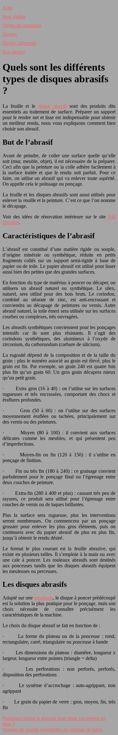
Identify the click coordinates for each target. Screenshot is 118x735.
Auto (8, 7)
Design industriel (19, 43)
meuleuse (43, 597)
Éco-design (14, 52)
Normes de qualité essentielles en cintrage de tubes (53, 729)
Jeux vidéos (14, 16)
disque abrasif (52, 106)
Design (10, 34)
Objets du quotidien (22, 25)
